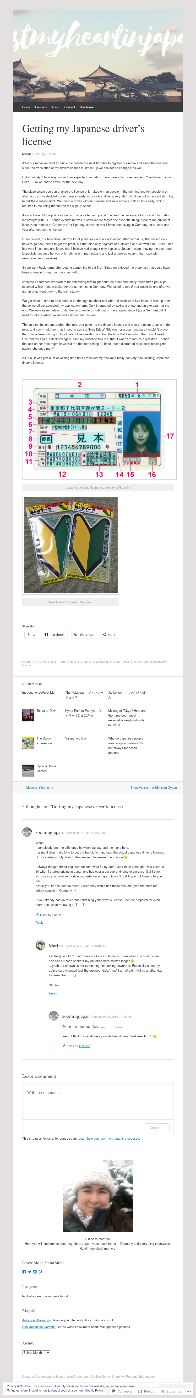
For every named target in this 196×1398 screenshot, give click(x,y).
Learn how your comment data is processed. (109, 1138)
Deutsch (41, 107)
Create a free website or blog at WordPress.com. (56, 1376)
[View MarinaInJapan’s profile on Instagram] (35, 1272)
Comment (157, 1128)
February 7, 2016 (45, 154)
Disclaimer (87, 107)
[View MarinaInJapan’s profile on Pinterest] (40, 1272)
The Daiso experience (44, 740)
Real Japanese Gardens (38, 1326)
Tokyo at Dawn (47, 710)
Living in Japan (58, 661)
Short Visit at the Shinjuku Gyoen (156, 787)
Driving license (132, 661)
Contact (69, 107)
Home (26, 107)
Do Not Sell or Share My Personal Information (123, 1376)
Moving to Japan (80, 661)
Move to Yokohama (37, 787)
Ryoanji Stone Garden (46, 768)
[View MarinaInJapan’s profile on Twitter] (30, 1272)
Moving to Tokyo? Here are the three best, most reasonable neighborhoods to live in (127, 717)
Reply (40, 922)
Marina (27, 154)
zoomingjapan (49, 832)
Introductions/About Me (38, 692)
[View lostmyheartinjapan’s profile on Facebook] (24, 1272)
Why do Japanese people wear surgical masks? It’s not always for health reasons (126, 745)
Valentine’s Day (76, 738)
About (55, 107)
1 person (57, 915)
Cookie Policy (94, 1390)
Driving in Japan (110, 661)
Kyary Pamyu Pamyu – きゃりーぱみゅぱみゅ (83, 713)
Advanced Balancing (36, 1320)
